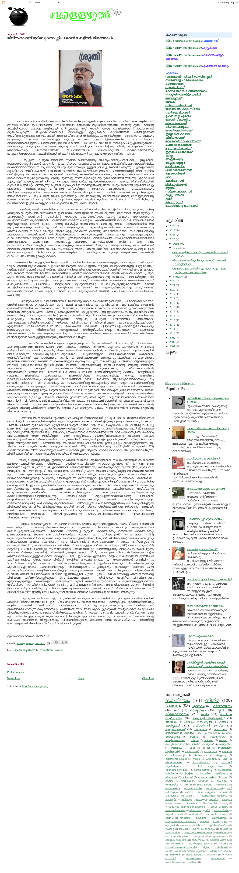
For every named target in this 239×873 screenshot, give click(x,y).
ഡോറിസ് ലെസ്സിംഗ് (178, 119)
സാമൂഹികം (225, 744)
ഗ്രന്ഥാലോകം (173, 762)
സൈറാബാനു (175, 84)
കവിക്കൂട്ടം (187, 799)
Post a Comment (16, 672)
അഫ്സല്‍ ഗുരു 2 (175, 163)
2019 (173, 294)
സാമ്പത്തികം (218, 858)
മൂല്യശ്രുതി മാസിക (27, 650)
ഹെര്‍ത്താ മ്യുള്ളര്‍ (177, 112)
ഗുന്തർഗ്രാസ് (174, 87)
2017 (173, 302)
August (177, 248)
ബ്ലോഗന (172, 733)
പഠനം (216, 821)
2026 (173, 226)
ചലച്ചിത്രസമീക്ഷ (175, 740)
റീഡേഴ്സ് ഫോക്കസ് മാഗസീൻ (181, 847)
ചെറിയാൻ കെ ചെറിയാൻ (203, 458)
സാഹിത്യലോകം (174, 862)
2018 (173, 298)
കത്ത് (222, 722)
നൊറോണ (210, 751)
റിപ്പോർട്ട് (221, 755)
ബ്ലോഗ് (187, 777)
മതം (224, 777)
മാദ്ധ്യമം (220, 729)
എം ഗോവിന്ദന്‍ (175, 173)
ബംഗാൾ (183, 828)
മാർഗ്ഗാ (169, 780)
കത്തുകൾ (208, 744)
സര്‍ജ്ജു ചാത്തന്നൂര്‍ (178, 191)
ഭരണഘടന (222, 832)
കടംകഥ (224, 792)
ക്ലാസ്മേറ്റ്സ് (173, 202)
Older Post (148, 678)
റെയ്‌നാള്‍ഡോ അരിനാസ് (182, 141)
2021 (173, 285)
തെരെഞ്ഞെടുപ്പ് (203, 769)
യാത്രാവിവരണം (174, 843)
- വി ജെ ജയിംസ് (192, 80)
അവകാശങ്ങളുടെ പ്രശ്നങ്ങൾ (206, 488)
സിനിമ (58, 650)
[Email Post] (48, 643)
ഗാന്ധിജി (212, 803)
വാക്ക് (168, 850)
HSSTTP (188, 784)
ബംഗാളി (169, 828)
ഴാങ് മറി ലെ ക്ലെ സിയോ (182, 109)
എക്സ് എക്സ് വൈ (200, 636)
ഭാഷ (200, 733)
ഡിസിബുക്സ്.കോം (176, 769)
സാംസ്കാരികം (217, 736)
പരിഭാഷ (227, 751)
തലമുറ (224, 814)
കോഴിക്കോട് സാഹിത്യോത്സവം (186, 91)
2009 (173, 337)
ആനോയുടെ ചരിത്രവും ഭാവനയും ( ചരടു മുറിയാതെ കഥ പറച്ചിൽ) (199, 270)
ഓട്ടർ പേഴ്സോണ (206, 792)
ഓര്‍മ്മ (188, 733)
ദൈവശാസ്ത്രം (219, 817)
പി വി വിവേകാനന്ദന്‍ (178, 170)
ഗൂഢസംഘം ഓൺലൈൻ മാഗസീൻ (185, 806)
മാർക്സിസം (198, 839)
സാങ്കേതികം (172, 784)
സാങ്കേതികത (193, 858)
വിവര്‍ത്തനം (222, 706)
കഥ (176, 710)
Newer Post (13, 678)
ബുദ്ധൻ (224, 828)
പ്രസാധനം (200, 755)
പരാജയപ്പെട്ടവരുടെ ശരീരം (204, 519)
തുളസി (170, 188)
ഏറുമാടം (211, 758)
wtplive (196, 758)
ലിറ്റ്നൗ (206, 847)
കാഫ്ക (169, 155)
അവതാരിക (222, 784)
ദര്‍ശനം (208, 740)
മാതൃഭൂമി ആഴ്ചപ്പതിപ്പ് (208, 718)
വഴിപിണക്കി (221, 847)
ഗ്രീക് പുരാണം (219, 806)
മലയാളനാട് (173, 98)
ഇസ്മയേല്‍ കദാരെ (177, 134)
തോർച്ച (169, 817)
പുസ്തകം (198, 706)
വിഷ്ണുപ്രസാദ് (174, 195)
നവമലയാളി (192, 751)
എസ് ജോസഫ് (214, 788)
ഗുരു (225, 803)
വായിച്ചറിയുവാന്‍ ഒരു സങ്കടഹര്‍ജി (209, 579)
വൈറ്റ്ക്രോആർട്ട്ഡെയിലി (183, 94)
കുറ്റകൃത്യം (211, 799)
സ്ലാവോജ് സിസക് (178, 105)
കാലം (199, 799)
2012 (173, 324)
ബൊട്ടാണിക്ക (172, 832)
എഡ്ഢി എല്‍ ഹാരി (176, 148)
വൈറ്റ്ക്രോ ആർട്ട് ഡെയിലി (181, 744)
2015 (173, 311)
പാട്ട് (226, 821)
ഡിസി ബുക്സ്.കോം (209, 766)
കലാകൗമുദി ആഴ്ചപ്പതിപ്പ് (179, 795)
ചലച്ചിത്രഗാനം (201, 762)
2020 (173, 289)
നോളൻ (204, 821)
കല (225, 758)
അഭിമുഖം (176, 747)
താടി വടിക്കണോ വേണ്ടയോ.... (206, 606)
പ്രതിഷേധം (221, 773)
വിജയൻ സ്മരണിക (196, 850)
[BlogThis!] (56, 642)
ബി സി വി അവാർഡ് (203, 828)
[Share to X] (59, 642)
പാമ (168, 177)
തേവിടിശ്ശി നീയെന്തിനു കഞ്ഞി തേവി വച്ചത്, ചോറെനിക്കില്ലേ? (207, 664)
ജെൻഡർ (193, 814)
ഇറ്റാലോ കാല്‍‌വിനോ (179, 152)
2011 (173, 329)
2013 (173, 320)
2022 (173, 281)
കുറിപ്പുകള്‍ (172, 725)
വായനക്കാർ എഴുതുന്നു (195, 780)
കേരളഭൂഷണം (194, 803)
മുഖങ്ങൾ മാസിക (218, 839)
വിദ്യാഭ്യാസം (177, 714)
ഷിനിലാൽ (211, 854)
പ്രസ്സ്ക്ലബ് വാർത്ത (217, 825)
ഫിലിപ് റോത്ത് (175, 137)
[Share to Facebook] (63, 642)
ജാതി (180, 814)
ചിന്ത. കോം (195, 810)
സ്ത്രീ (220, 710)
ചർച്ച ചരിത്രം (221, 810)
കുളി (168, 198)
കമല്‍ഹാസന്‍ (174, 180)
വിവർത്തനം (175, 854)
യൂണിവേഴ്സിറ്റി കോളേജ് (200, 843)
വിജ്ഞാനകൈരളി (176, 758)
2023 (173, 239)
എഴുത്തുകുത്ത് (175, 729)
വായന (179, 850)
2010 (173, 333)
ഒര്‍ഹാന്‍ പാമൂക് (176, 123)
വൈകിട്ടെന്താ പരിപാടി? (202, 549)
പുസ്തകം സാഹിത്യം (191, 825)
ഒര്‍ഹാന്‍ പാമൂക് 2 (177, 127)
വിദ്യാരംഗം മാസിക (221, 850)
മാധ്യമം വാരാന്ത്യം (176, 839)
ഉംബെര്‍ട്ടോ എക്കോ (178, 116)
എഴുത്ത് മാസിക (193, 788)
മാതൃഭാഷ (198, 836)
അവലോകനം (172, 788)
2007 (173, 346)
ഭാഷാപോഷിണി (207, 777)
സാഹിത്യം (46, 650)
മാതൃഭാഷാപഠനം (218, 836)
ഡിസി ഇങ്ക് (209, 814)
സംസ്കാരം (206, 722)
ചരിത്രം (188, 722)
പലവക (173, 705)
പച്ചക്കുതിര (203, 773)
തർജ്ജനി (185, 817)
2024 (173, 234)
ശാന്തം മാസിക (193, 854)
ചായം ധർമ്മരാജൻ (175, 810)
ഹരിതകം (193, 862)
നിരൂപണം (200, 729)
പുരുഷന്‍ (170, 825)
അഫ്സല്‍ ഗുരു (174, 159)
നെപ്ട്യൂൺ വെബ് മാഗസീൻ (180, 821)
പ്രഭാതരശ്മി (178, 755)
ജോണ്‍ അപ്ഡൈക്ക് (178, 130)
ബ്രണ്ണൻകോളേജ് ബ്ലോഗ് (198, 832)
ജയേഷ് (170, 101)
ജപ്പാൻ (169, 814)
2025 (173, 230)
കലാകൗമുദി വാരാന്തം (214, 795)
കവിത (205, 714)
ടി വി (206, 747)
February (178, 276)
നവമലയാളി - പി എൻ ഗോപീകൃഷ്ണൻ (188, 76)
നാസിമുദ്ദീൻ (185, 773)
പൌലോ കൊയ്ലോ (178, 145)
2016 (173, 307)
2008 (173, 342)
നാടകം (223, 740)
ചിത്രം (195, 740)
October (177, 243)
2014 (173, 316)
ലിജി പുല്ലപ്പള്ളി (176, 184)
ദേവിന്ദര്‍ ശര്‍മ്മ (175, 166)
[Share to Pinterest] (66, 642)
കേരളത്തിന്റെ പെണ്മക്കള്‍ (181, 206)
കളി (192, 747)
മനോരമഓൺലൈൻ (176, 836)
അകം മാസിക (204, 784)
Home (81, 678)
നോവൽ (171, 722)
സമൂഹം (194, 736)
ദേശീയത (201, 817)
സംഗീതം (221, 780)
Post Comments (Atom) (35, 686)
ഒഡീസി (188, 792)
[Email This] (53, 642)
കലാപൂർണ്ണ (171, 799)
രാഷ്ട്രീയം (198, 710)
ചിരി (207, 810)
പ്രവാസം (171, 777)
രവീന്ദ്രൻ (223, 843)
